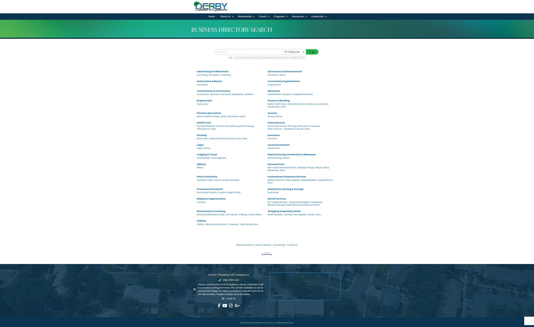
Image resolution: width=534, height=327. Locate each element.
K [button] (262, 58)
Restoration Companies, (309, 126)
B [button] (238, 58)
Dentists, (220, 126)
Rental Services (277, 198)
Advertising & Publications (212, 71)
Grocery (272, 113)
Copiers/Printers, (325, 180)
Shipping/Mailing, (309, 180)
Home (211, 16)
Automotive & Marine (209, 81)
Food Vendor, (231, 214)
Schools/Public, (275, 94)
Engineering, (237, 94)
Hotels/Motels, (203, 158)
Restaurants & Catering (211, 211)
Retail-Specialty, (275, 214)
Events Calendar (263, 245)
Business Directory (245, 245)
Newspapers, (215, 75)
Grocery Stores (275, 116)
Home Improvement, (277, 126)
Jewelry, (311, 214)
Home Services (276, 122)
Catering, (243, 214)
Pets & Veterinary (207, 176)
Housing (202, 135)
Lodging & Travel (207, 154)
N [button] (270, 58)
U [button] (289, 58)
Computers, (233, 224)
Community (317, 16)
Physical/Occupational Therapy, (239, 126)
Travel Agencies (218, 158)
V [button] (292, 58)
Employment (204, 100)
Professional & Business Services (287, 176)
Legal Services (203, 148)
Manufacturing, (275, 158)
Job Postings (279, 245)
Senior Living (241, 138)
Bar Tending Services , (278, 202)
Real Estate (273, 192)
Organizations (274, 84)
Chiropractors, (203, 129)
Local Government (279, 145)
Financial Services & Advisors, (301, 104)
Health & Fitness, (212, 116)
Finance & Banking (279, 100)
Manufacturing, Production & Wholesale (292, 154)
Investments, (274, 107)
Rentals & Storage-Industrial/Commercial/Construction (294, 205)
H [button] (255, 58)
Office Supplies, (292, 180)
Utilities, (200, 224)
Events (262, 16)
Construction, (203, 94)
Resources (298, 16)
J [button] (259, 58)
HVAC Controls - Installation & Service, (286, 129)
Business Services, (276, 180)
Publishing (226, 75)
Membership (244, 16)
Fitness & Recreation (209, 113)
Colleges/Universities (303, 94)
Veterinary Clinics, (205, 180)
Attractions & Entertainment (285, 71)
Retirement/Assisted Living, (222, 138)
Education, (287, 94)
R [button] (281, 58)
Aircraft (286, 158)
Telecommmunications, (216, 224)
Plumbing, (292, 126)
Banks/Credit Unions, (277, 104)
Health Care (204, 122)
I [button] (257, 58)
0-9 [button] (230, 58)
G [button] (252, 58)
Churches (201, 202)
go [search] (313, 51)
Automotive (202, 84)
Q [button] (279, 58)
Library (283, 75)
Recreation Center (237, 116)
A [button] (235, 58)
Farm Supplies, (300, 214)
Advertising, (202, 75)
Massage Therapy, (306, 167)
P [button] (276, 58)
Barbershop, (273, 170)
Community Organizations (284, 81)
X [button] (298, 58)
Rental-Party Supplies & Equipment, (305, 202)
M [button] (267, 58)
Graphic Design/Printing (229, 192)
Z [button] (303, 58)
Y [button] (301, 58)
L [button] (264, 58)
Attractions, (273, 75)
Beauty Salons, (322, 167)
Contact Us (292, 245)
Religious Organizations (211, 198)
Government (274, 148)
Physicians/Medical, (206, 126)
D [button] (244, 58)
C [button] (241, 58)
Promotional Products (210, 189)
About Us (225, 16)
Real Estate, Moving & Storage (286, 189)
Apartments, (202, 138)
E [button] (246, 58)
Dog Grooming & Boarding (226, 180)
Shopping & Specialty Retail (284, 211)
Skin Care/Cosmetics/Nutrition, (282, 167)
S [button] (284, 58)
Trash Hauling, (245, 224)
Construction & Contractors (213, 91)
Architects (249, 94)
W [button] (295, 58)
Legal (200, 145)
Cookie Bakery (255, 214)
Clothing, (288, 214)
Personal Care (276, 164)
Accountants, (322, 104)
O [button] (273, 58)
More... (284, 107)
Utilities (201, 220)
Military (201, 164)
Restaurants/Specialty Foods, (210, 214)
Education (274, 91)
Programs (279, 16)
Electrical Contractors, (220, 94)
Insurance (274, 135)
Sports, (200, 116)
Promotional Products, (207, 192)
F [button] (249, 58)
